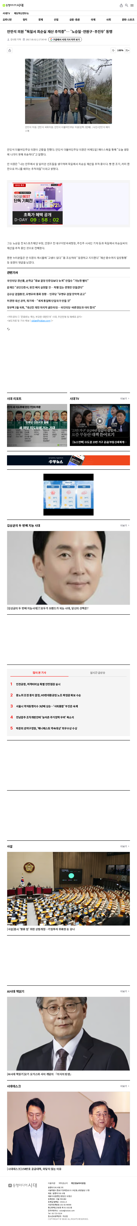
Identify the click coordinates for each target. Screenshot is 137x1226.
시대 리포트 (14, 398)
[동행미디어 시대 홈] (13, 5)
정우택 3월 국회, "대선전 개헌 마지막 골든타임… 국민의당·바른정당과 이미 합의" (51, 307)
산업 (56, 19)
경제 (40, 19)
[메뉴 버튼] (132, 5)
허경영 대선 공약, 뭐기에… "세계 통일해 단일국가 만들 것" (39, 301)
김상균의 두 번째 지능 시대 (23, 525)
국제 (93, 19)
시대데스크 (14, 1086)
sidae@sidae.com (40, 320)
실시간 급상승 (97, 673)
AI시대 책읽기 (15, 991)
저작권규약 (63, 1183)
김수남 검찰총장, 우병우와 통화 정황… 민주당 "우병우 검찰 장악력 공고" (46, 294)
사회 (108, 19)
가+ (127, 50)
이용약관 (51, 1183)
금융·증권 (75, 19)
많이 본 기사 (39, 673)
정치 (25, 19)
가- (113, 50)
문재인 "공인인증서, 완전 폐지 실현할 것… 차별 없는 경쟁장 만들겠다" (45, 287)
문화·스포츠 (128, 19)
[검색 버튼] (127, 5)
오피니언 (7, 19)
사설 (10, 846)
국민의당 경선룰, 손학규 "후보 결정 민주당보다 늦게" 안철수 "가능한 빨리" (47, 281)
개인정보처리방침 (78, 1183)
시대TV (74, 398)
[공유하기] (121, 5)
